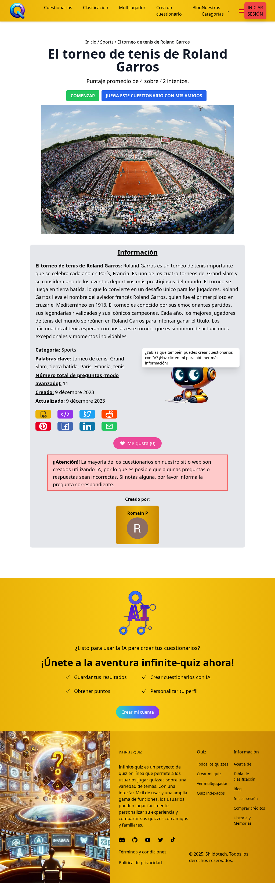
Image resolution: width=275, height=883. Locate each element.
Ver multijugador (212, 783)
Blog (238, 788)
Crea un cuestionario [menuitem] (169, 11)
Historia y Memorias (243, 820)
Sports (107, 42)
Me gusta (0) (141, 443)
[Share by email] (109, 426)
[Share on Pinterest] (43, 426)
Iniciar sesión (255, 11)
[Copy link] (43, 414)
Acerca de (242, 764)
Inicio (90, 42)
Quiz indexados (211, 793)
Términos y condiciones (143, 852)
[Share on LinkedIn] (87, 426)
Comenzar (83, 96)
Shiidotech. (216, 854)
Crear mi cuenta (137, 712)
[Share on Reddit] (109, 414)
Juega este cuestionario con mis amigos (154, 96)
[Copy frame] (65, 414)
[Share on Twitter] (87, 414)
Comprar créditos (249, 808)
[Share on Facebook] (65, 426)
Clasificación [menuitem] (95, 7)
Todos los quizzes (212, 764)
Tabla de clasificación (244, 776)
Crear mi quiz (209, 773)
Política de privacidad (140, 863)
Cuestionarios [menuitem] (58, 7)
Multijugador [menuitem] (132, 7)
